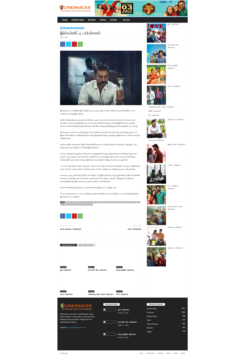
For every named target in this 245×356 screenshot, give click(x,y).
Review (99, 202)
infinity (68, 202)
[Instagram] (67, 332)
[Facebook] (62, 44)
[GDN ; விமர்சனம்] (129, 282)
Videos (103, 20)
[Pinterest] (74, 44)
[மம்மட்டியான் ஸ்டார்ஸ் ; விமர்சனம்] (156, 215)
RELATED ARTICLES (68, 245)
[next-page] (140, 245)
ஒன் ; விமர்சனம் (65, 270)
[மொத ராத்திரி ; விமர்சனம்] (129, 258)
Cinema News (152, 316)
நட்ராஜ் (67, 204)
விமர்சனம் (89, 204)
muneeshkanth (78, 202)
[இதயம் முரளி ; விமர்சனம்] (156, 153)
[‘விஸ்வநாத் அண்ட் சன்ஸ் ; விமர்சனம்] (101, 282)
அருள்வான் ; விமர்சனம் (176, 119)
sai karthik (107, 202)
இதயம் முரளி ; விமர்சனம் (176, 144)
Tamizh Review (78, 28)
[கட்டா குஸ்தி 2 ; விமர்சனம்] (156, 194)
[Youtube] (78, 332)
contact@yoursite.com (77, 327)
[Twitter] (68, 44)
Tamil (62, 28)
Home (65, 20)
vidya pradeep (117, 202)
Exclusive (150, 312)
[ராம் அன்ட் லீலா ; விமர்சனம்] (101, 258)
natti (93, 202)
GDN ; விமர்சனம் (122, 294)
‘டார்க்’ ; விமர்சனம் (174, 165)
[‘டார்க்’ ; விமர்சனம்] (156, 174)
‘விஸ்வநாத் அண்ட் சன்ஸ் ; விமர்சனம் (100, 294)
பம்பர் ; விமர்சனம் (135, 229)
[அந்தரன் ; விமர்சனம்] (156, 236)
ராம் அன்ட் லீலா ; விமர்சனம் (97, 270)
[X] (73, 332)
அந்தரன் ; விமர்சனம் (175, 227)
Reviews (92, 20)
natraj (87, 202)
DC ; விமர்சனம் (154, 115)
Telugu (126, 20)
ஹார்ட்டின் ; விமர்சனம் (175, 248)
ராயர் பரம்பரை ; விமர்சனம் (70, 229)
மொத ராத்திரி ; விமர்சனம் (125, 270)
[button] (184, 20)
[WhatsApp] (80, 44)
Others (113, 20)
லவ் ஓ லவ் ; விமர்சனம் (156, 140)
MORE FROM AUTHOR (86, 245)
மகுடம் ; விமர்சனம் (66, 294)
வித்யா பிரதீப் (82, 204)
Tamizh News (77, 20)
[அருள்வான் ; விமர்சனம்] (156, 128)
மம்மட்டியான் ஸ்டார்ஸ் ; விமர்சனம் (175, 208)
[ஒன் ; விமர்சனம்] (73, 258)
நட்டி (62, 204)
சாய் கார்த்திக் (136, 202)
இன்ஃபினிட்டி (127, 202)
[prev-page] (137, 245)
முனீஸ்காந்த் (73, 204)
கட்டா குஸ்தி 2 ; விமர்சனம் (173, 187)
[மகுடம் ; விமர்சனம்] (73, 282)
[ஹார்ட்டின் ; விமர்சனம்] (156, 256)
